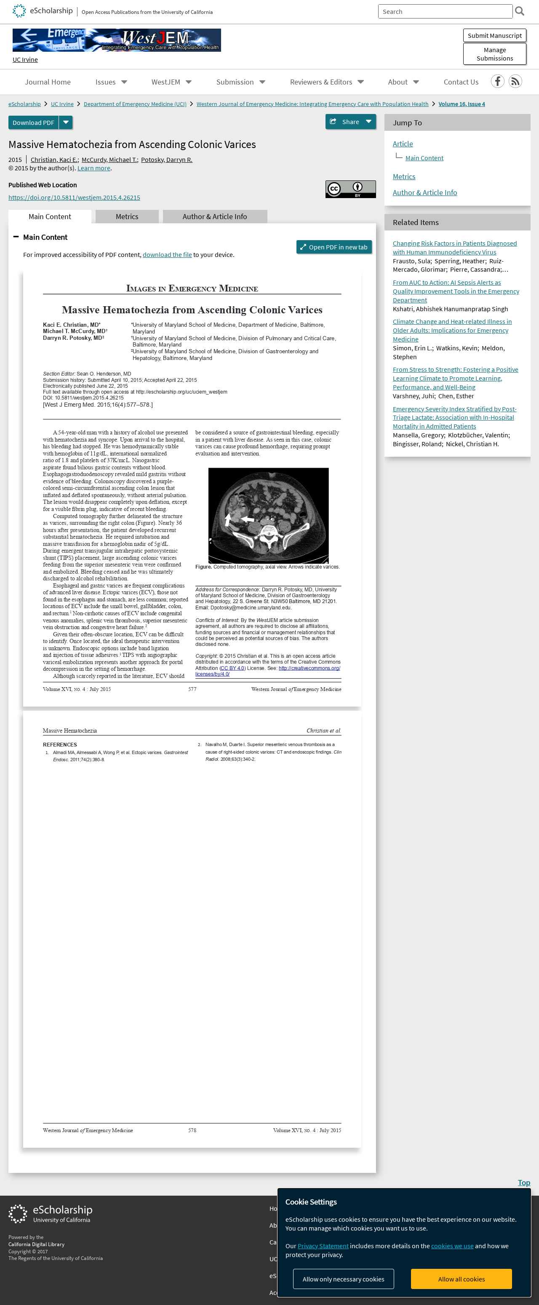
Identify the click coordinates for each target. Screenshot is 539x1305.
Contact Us (461, 82)
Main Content (45, 237)
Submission (235, 82)
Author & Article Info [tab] (215, 216)
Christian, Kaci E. (54, 159)
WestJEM (166, 82)
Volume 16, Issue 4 (462, 104)
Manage (495, 53)
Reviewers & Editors (321, 82)
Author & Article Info (425, 192)
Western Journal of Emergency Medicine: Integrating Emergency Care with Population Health (313, 104)
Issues (106, 82)
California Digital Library (36, 1244)
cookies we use (452, 1245)
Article (403, 143)
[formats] (65, 122)
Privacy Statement (323, 1245)
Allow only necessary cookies (343, 1279)
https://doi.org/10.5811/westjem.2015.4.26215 (74, 197)
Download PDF (33, 122)
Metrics (404, 176)
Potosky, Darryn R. (166, 159)
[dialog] (404, 1243)
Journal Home (48, 82)
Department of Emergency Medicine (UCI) (135, 104)
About (398, 82)
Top (524, 1182)
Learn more (93, 168)
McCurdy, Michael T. (109, 159)
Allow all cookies (461, 1279)
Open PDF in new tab (338, 247)
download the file (167, 254)
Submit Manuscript (495, 35)
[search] (519, 11)
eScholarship (24, 104)
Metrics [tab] (127, 216)
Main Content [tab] (50, 216)
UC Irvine (25, 59)
